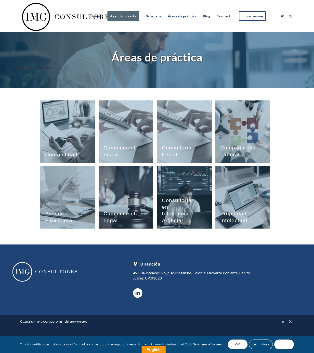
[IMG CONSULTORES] (68, 16)
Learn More (260, 344)
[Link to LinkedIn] (283, 16)
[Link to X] (290, 16)
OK (237, 344)
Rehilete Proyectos (75, 321)
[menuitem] (96, 16)
